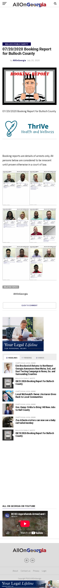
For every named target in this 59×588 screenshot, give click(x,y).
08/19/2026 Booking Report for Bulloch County (35, 434)
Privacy (36, 570)
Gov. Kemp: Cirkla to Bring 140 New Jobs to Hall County (35, 408)
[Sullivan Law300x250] (23, 350)
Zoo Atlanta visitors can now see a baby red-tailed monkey (35, 421)
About (15, 570)
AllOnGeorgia (19, 60)
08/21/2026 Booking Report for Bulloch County (35, 382)
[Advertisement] (29, 472)
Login (44, 570)
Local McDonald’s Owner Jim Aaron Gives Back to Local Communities (36, 395)
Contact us (25, 570)
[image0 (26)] (30, 152)
